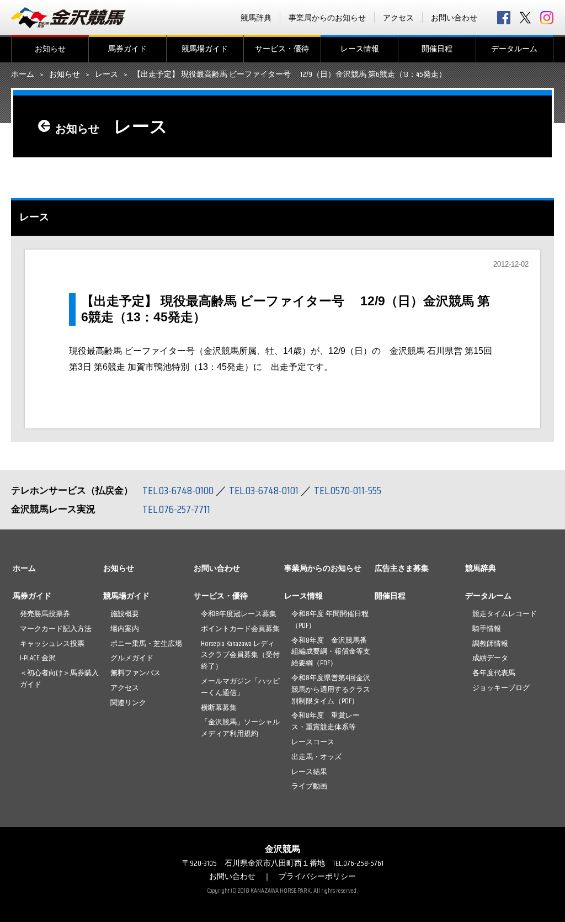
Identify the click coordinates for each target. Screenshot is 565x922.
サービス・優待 (282, 49)
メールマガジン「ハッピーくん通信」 (240, 686)
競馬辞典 (256, 17)
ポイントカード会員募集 (240, 628)
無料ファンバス (135, 673)
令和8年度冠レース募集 (238, 613)
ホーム (22, 74)
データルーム (514, 49)
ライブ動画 (309, 786)
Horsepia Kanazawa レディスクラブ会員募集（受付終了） (240, 655)
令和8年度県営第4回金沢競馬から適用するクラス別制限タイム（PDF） (330, 689)
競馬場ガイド (205, 49)
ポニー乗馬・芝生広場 (146, 643)
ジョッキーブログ (501, 687)
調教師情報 (490, 643)
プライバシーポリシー (317, 876)
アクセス (398, 17)
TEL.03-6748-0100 (178, 490)
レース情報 (359, 49)
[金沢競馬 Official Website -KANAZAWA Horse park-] (69, 17)
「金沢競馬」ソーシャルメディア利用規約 (240, 727)
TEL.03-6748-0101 (264, 490)
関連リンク (128, 702)
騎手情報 (486, 628)
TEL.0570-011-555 (347, 490)
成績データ (490, 658)
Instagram (547, 17)
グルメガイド (131, 658)
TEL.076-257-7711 (176, 509)
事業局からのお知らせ (327, 17)
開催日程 (437, 49)
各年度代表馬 (493, 673)
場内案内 (124, 628)
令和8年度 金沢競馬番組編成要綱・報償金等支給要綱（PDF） (330, 651)
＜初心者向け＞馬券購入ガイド (59, 678)
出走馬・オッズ (316, 756)
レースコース (312, 742)
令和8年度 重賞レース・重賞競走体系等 (325, 721)
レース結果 (309, 771)
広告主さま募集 (402, 568)
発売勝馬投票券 (45, 613)
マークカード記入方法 (56, 628)
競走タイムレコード (504, 613)
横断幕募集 (219, 707)
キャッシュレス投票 (52, 643)
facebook (504, 17)
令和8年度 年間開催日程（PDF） (330, 619)
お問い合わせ (454, 17)
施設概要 (124, 613)
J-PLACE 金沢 (38, 658)
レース (106, 74)
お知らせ (50, 49)
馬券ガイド (127, 49)
